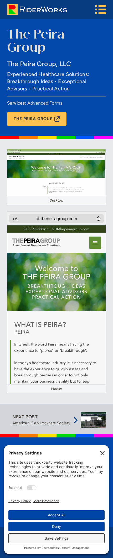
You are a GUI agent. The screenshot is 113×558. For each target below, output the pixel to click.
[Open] (100, 9)
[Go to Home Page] (51, 9)
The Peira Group (33, 118)
